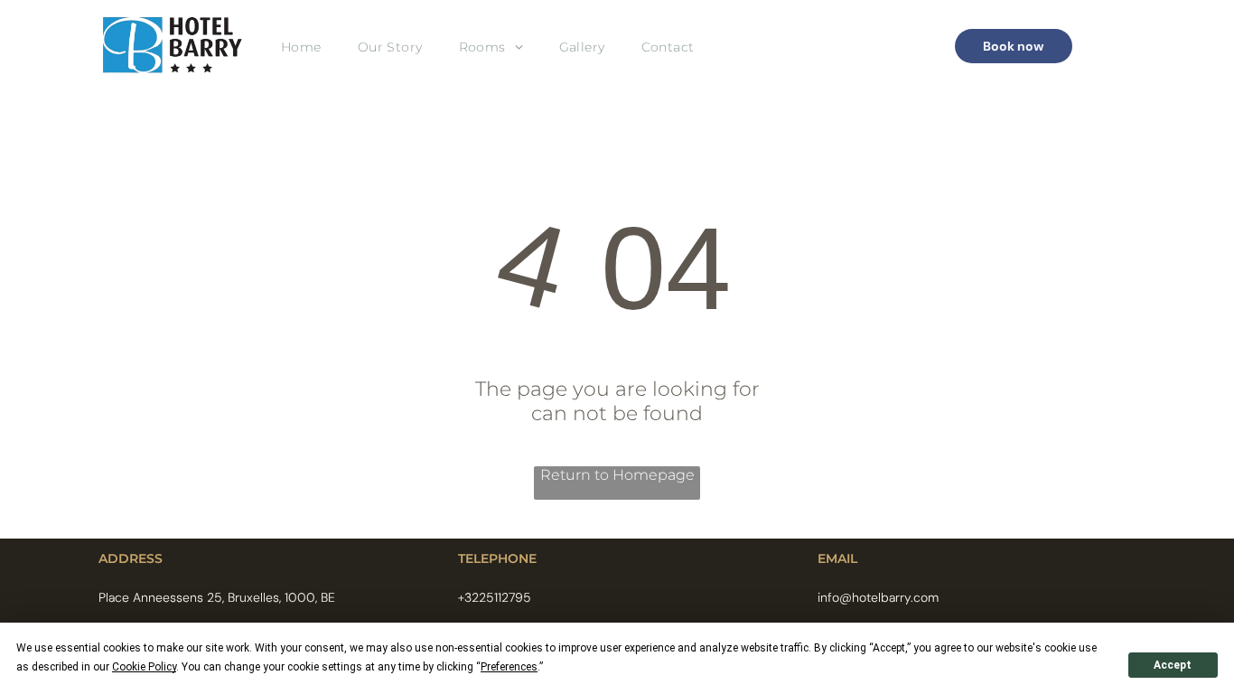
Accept (1173, 665)
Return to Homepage (617, 474)
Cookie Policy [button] (144, 667)
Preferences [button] (509, 667)
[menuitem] (301, 46)
